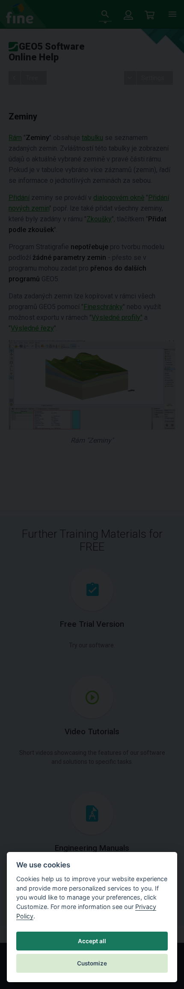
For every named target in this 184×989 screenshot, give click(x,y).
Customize (92, 963)
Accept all (92, 941)
